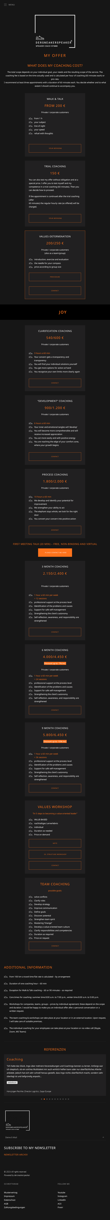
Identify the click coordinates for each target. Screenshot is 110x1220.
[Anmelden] (103, 1137)
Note (55, 843)
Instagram (62, 1196)
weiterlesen (12, 1083)
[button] (9, 4)
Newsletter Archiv (16, 1154)
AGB (6, 1203)
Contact (55, 291)
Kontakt (55, 530)
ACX (59, 1203)
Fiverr (60, 1207)
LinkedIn (62, 1200)
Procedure (55, 277)
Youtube (61, 1192)
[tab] (41, 1099)
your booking (55, 148)
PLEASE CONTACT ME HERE (56, 553)
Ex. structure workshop (55, 854)
